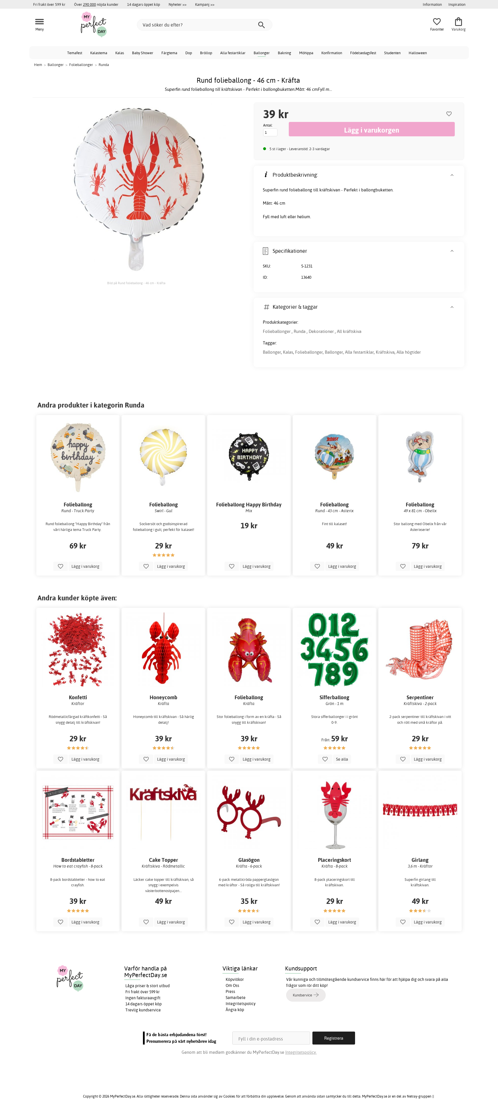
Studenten (392, 52)
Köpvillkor (235, 979)
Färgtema (169, 52)
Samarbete (236, 997)
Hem (38, 64)
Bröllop (206, 52)
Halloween (418, 52)
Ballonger (262, 52)
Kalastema (98, 52)
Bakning (284, 52)
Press (230, 991)
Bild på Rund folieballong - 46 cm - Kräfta (136, 283)
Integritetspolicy (241, 1003)
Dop (188, 52)
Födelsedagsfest (363, 52)
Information (432, 4)
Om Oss (232, 985)
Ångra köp (235, 1009)
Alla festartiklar (233, 52)
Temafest (74, 52)
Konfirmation (331, 52)
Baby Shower (142, 52)
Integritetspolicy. (301, 1052)
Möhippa (306, 52)
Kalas (119, 52)
